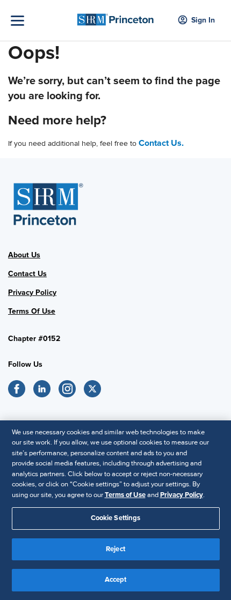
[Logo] (115, 16)
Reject (115, 549)
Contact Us (27, 273)
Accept (116, 579)
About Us (24, 255)
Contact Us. (161, 143)
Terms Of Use (31, 311)
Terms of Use (125, 495)
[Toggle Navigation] (40, 21)
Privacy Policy (32, 292)
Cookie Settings (116, 518)
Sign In (203, 20)
